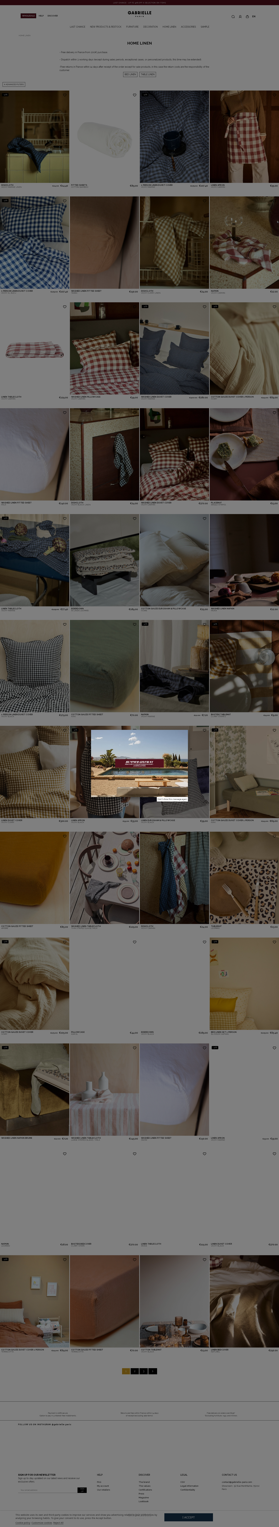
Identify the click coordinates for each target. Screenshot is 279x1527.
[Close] (188, 730)
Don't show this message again (172, 799)
